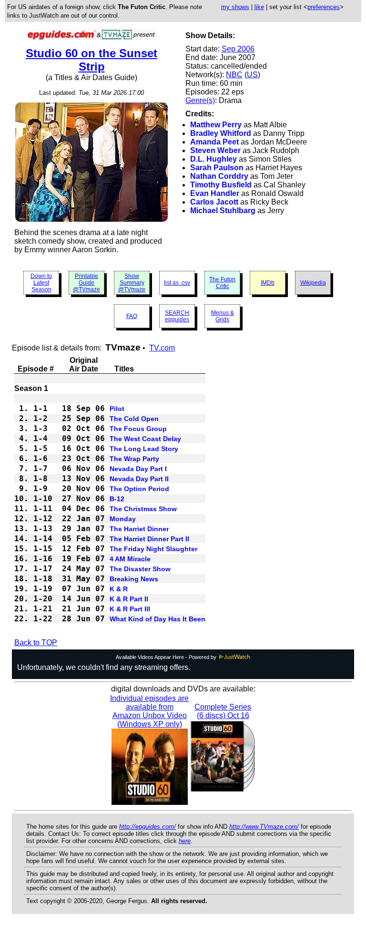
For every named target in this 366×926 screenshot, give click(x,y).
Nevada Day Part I (138, 469)
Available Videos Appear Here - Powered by (167, 657)
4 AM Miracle (130, 559)
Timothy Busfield (221, 185)
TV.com (162, 348)
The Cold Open (134, 418)
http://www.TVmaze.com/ (264, 826)
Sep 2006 (238, 49)
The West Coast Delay (145, 438)
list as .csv (177, 282)
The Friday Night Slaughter (153, 549)
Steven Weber (215, 150)
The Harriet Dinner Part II (149, 539)
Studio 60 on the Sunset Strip (91, 60)
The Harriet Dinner (139, 529)
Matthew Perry (216, 125)
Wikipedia (313, 282)
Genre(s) (200, 100)
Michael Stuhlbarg (222, 210)
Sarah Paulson (217, 168)
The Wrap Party (134, 459)
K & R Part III (130, 609)
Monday (123, 519)
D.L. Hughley (213, 159)
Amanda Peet (214, 142)
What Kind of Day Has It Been (157, 619)
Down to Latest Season (41, 283)
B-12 (117, 499)
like (259, 6)
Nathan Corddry (219, 176)
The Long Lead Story (144, 449)
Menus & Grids (222, 316)
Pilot (117, 408)
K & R (119, 589)
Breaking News (134, 579)
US (252, 75)
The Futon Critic (222, 282)
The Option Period (139, 489)
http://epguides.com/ (147, 826)
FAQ (131, 316)
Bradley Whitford (220, 133)
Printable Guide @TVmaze (86, 283)
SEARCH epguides (177, 316)
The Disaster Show (140, 569)
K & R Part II (129, 599)
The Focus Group (138, 428)
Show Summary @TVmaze (131, 283)
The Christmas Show (143, 509)
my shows (235, 6)
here (185, 840)
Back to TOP (35, 642)
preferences (323, 6)
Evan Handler (214, 193)
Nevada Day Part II (139, 479)
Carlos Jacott (214, 202)
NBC (234, 75)
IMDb (267, 282)
